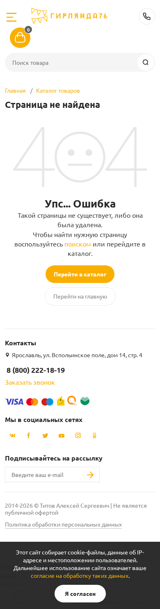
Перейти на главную (80, 296)
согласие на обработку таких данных (79, 575)
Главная (15, 90)
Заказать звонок (30, 382)
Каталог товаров (58, 90)
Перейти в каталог (80, 274)
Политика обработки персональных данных (63, 524)
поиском (77, 243)
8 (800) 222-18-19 (147, 16)
